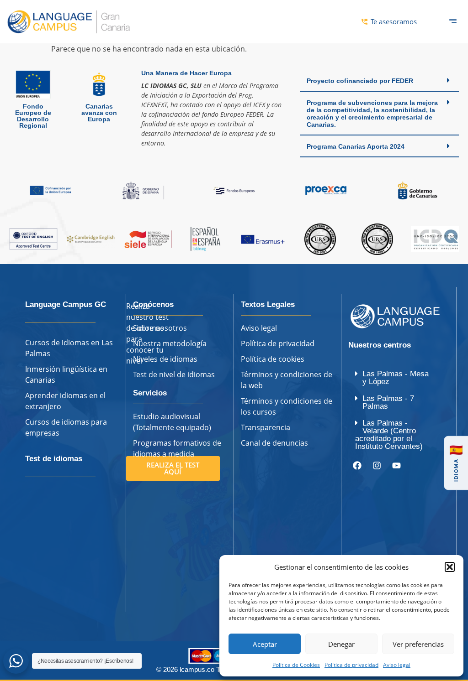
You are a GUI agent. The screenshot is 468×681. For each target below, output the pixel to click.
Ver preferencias (418, 644)
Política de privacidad (351, 665)
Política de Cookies (296, 665)
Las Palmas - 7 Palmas (388, 402)
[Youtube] (396, 465)
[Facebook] (357, 465)
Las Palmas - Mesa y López (395, 377)
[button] (449, 567)
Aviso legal (396, 665)
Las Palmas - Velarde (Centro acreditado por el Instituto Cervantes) (389, 435)
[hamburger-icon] (453, 21)
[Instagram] (376, 465)
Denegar (341, 644)
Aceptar (265, 644)
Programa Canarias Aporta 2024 (355, 146)
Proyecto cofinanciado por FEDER (360, 80)
